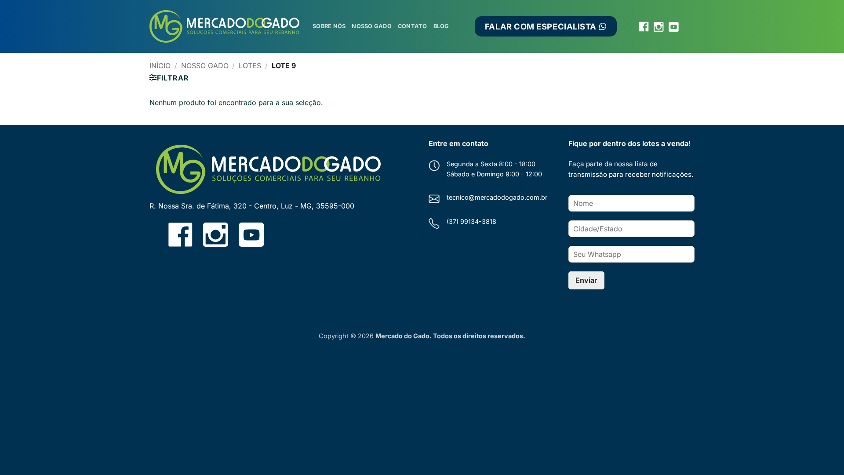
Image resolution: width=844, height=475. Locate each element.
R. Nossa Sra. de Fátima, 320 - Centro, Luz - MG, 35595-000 (251, 205)
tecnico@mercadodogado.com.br (497, 197)
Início (160, 65)
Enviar (586, 280)
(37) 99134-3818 (471, 221)
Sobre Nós (329, 26)
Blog (441, 26)
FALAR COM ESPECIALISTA (542, 26)
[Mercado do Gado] (224, 26)
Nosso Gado (372, 26)
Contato (412, 26)
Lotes (250, 65)
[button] (169, 77)
